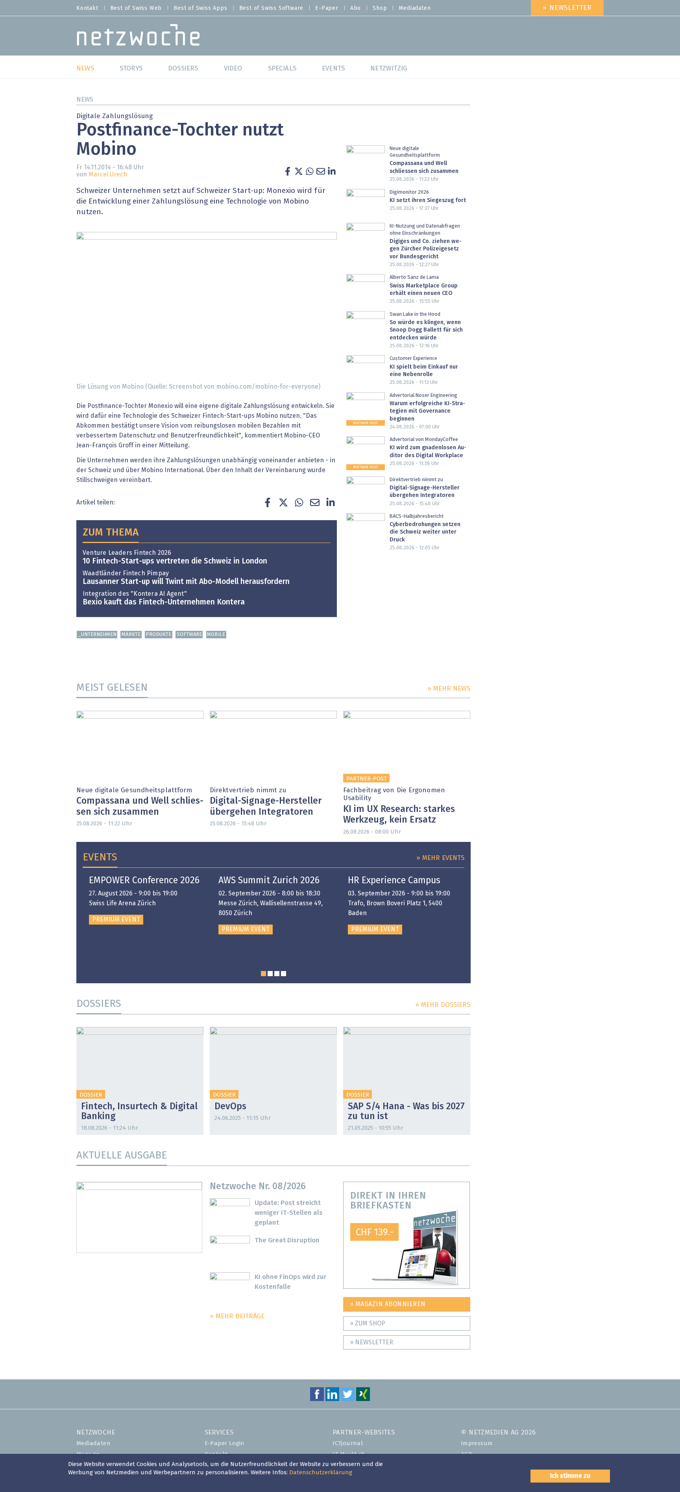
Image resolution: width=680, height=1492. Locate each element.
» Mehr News (448, 689)
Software (189, 634)
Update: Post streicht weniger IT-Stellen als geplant (289, 1213)
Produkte (158, 634)
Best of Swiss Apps (200, 8)
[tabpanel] (144, 900)
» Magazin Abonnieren (388, 1304)
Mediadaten (415, 8)
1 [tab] (263, 973)
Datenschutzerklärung (320, 1472)
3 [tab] (276, 973)
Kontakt (87, 8)
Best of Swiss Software (271, 8)
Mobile (216, 634)
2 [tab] (270, 973)
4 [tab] (283, 973)
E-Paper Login (225, 1443)
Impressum (477, 1443)
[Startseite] (138, 37)
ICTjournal (348, 1443)
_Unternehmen (97, 634)
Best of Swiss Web (136, 8)
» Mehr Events (440, 858)
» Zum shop (367, 1323)
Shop (380, 8)
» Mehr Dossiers (442, 1005)
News (84, 99)
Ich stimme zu (570, 1476)
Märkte (131, 634)
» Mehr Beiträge (237, 1316)
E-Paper (326, 8)
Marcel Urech (108, 174)
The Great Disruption (287, 1240)
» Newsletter (567, 8)
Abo (355, 8)
